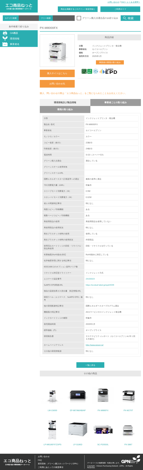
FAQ (40, 460)
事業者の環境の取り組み (110, 62)
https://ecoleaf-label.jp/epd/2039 (100, 285)
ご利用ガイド (120, 9)
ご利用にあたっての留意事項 (50, 467)
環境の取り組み (65, 109)
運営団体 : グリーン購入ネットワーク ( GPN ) (58, 463)
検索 (131, 18)
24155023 (90, 279)
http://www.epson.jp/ (94, 345)
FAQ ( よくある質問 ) (130, 2)
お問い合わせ (113, 2)
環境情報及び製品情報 (65, 102)
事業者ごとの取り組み (115, 102)
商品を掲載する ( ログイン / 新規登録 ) (78, 9)
